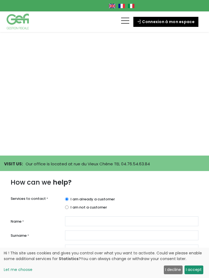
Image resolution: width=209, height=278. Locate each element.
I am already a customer (92, 199)
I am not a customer (88, 207)
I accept (194, 269)
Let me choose (18, 269)
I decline (173, 269)
